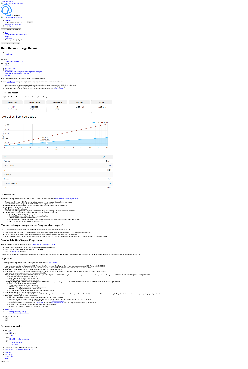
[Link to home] (12, 17)
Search (7, 22)
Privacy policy (9, 356)
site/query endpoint (57, 302)
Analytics (7, 36)
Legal (6, 358)
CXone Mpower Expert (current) (15, 61)
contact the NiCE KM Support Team (66, 199)
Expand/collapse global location (10, 43)
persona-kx (15, 344)
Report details (9, 70)
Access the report (10, 68)
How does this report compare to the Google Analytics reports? (24, 72)
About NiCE (8, 352)
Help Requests (58, 88)
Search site (8, 20)
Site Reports (8, 38)
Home (6, 33)
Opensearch (39, 302)
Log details (8, 75)
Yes (6, 318)
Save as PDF (9, 54)
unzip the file (15, 251)
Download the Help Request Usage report (17, 73)
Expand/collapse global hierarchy (11, 29)
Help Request (11, 82)
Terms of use (8, 354)
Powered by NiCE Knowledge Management (19, 349)
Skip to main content (7, 1)
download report (17, 342)
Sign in (11, 26)
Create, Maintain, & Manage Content (16, 34)
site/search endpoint (58, 301)
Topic (10, 332)
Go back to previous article (13, 24)
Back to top (8, 309)
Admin (7, 65)
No (6, 320)
